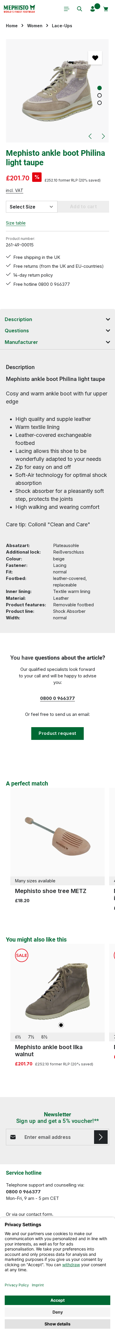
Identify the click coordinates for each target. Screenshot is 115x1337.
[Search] (80, 9)
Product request (57, 733)
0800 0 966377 (57, 698)
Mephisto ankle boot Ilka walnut (49, 1050)
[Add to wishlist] (95, 58)
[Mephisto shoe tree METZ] (57, 835)
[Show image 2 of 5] (99, 95)
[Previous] (90, 136)
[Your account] (92, 9)
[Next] (103, 136)
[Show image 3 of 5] (99, 103)
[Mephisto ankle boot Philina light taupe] (57, 90)
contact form (39, 1214)
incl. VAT (14, 190)
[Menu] (67, 9)
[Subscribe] (101, 1137)
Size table (16, 223)
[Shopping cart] (106, 9)
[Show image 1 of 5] (99, 88)
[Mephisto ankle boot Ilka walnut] (57, 991)
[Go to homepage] (19, 8)
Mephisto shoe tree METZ (50, 890)
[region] (57, 90)
